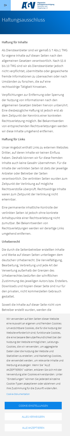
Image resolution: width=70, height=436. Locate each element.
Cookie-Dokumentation (18, 394)
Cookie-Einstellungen (33, 405)
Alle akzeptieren (33, 427)
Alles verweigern (33, 416)
